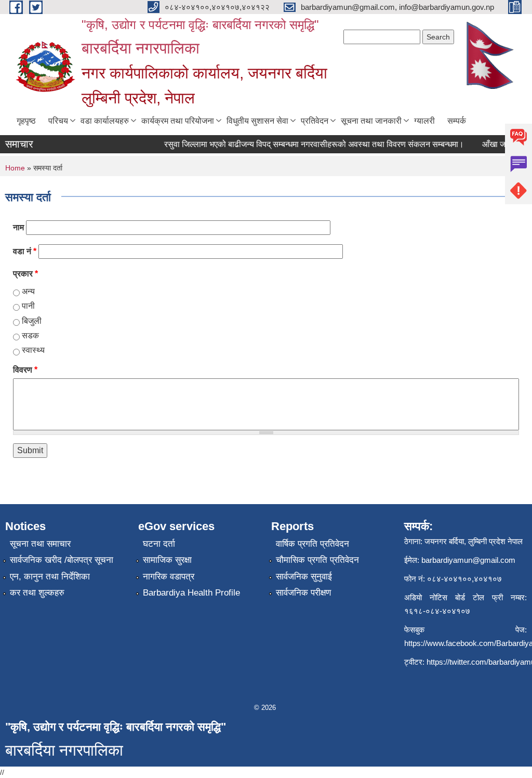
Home (15, 168)
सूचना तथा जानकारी (371, 120)
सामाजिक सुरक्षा (167, 560)
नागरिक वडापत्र (168, 577)
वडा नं (24, 251)
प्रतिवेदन (314, 120)
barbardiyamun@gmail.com (468, 560)
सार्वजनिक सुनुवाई (304, 577)
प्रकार (25, 273)
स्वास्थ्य (33, 350)
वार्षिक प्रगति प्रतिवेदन (312, 544)
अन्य (28, 291)
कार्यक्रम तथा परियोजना (177, 120)
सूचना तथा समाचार (40, 544)
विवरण (25, 369)
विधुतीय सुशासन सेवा (257, 120)
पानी (28, 305)
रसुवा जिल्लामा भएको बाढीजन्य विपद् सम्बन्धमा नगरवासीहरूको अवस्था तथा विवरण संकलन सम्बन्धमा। (309, 144)
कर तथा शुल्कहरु (37, 593)
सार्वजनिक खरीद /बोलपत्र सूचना (61, 560)
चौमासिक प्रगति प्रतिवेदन (317, 560)
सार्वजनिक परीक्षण (303, 593)
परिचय (58, 120)
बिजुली (32, 321)
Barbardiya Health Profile (191, 593)
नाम (18, 227)
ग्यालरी (424, 120)
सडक (30, 335)
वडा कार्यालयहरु (105, 120)
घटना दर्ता (159, 544)
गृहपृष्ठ (26, 120)
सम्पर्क (456, 120)
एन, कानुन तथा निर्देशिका (50, 577)
